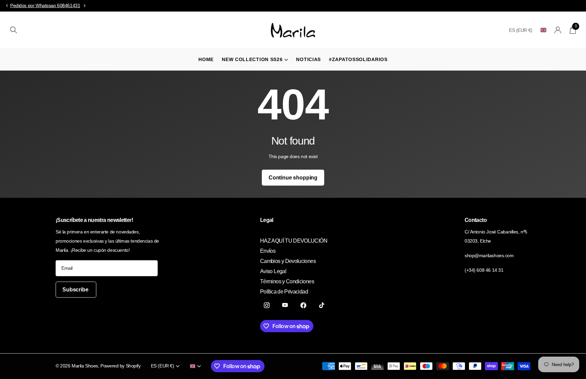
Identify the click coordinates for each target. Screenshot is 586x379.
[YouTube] (284, 305)
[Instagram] (266, 305)
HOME (206, 59)
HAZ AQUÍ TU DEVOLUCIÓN (293, 241)
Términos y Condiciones (287, 281)
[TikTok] (321, 305)
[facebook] (303, 305)
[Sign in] (558, 30)
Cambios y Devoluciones (288, 261)
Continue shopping (293, 178)
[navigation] (6, 6)
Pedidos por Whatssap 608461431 (45, 5)
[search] (13, 30)
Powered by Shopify (120, 365)
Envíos (267, 251)
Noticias (308, 59)
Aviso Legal (273, 271)
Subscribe (76, 289)
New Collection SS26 (252, 59)
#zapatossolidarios (358, 59)
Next (84, 5)
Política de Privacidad (284, 292)
